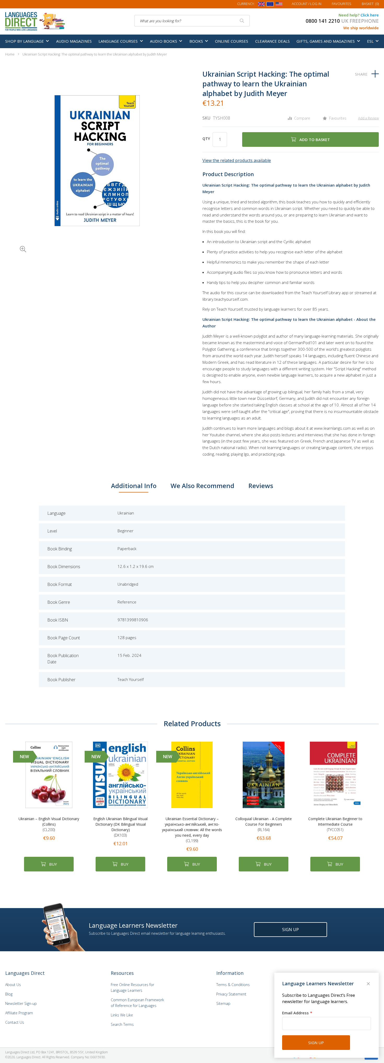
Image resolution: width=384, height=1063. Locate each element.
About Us (13, 984)
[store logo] (35, 21)
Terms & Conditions (233, 984)
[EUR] (270, 5)
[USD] (279, 5)
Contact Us (14, 1022)
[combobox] (192, 20)
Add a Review (368, 118)
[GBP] (261, 5)
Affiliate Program (19, 1012)
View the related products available (236, 160)
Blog (9, 994)
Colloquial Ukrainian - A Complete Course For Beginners (263, 824)
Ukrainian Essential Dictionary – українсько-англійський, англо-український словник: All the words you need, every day (192, 829)
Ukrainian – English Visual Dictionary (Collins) (49, 824)
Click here (369, 15)
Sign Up (290, 929)
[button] (15, 241)
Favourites (341, 3)
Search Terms (122, 1024)
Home (10, 54)
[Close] (369, 984)
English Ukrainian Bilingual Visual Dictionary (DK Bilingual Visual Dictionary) (120, 827)
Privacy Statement (231, 994)
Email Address (295, 1012)
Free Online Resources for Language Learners (132, 987)
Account (306, 3)
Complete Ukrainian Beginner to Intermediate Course (335, 824)
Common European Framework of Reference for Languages (137, 1002)
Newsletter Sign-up (21, 1003)
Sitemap (223, 1003)
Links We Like (122, 1014)
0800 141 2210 (323, 21)
